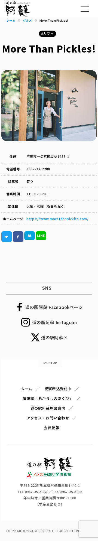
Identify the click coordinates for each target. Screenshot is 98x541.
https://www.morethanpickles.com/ (57, 218)
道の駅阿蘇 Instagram (54, 322)
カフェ (48, 33)
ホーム (26, 388)
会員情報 (51, 427)
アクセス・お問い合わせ (48, 418)
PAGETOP (50, 362)
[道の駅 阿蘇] (50, 476)
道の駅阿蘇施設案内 (47, 408)
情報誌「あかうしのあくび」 (48, 398)
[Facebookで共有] (18, 236)
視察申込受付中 (58, 388)
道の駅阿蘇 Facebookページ (54, 307)
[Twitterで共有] (6, 236)
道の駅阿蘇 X (54, 337)
